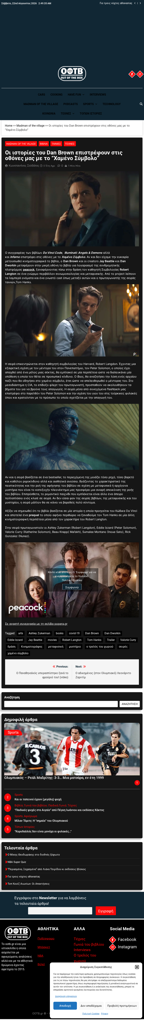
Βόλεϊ (41, 964)
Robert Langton (71, 640)
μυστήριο (75, 646)
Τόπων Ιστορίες (91, 113)
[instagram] (140, 74)
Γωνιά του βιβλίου (35, 805)
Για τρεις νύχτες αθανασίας (116, 3)
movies (52, 640)
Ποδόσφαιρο (46, 938)
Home (8, 125)
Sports (88, 104)
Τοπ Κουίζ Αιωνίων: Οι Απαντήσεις (29, 883)
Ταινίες (56, 144)
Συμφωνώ (72, 587)
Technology (112, 104)
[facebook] (132, 74)
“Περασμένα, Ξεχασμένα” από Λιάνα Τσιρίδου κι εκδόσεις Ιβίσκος (47, 869)
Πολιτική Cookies (90, 1013)
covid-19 (74, 633)
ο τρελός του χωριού (99, 646)
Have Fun (74, 94)
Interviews (98, 94)
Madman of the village (41, 104)
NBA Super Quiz (17, 862)
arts (20, 633)
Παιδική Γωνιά (57, 805)
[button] (137, 967)
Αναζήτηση (12, 697)
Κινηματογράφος (31, 646)
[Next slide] (140, 3)
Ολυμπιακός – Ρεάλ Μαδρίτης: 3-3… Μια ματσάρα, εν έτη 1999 (54, 778)
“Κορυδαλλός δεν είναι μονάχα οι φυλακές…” (43, 831)
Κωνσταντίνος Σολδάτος (24, 166)
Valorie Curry (128, 640)
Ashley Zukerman (39, 633)
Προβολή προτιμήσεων (122, 1005)
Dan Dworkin (112, 633)
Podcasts (70, 104)
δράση (11, 646)
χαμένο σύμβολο (18, 653)
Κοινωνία (48, 113)
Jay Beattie (35, 640)
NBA (40, 955)
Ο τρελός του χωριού (85, 958)
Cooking (56, 94)
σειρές (123, 646)
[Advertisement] (72, 39)
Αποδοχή (65, 1005)
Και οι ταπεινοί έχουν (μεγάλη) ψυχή (38, 799)
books (59, 633)
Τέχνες (66, 113)
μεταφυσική (55, 646)
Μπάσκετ (44, 947)
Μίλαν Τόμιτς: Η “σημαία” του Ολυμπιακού (41, 820)
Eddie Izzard (15, 640)
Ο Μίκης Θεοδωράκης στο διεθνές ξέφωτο (34, 854)
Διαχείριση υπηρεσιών (66, 996)
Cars (41, 94)
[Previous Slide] (135, 3)
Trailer (111, 640)
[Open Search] (141, 104)
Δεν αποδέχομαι (91, 1005)
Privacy (104, 1013)
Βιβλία (44, 144)
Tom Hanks (94, 640)
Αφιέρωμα (30, 816)
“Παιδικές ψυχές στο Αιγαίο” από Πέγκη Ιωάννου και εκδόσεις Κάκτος (59, 810)
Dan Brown (92, 633)
